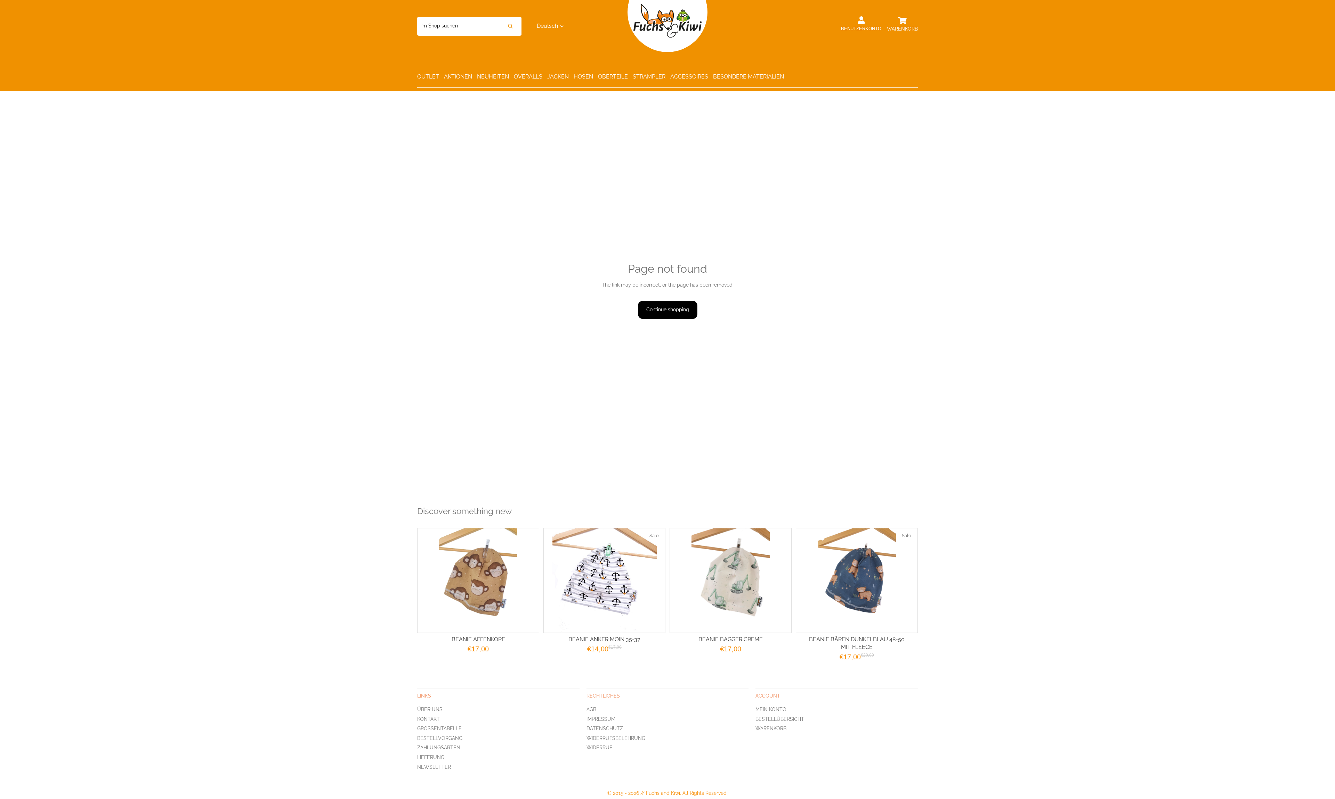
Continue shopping (667, 309)
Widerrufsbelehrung (615, 738)
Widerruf (599, 747)
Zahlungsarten (438, 747)
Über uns (430, 709)
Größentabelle (439, 728)
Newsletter (434, 766)
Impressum (600, 719)
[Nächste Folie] (777, 580)
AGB (591, 709)
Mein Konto (770, 709)
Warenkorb (770, 728)
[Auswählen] (528, 622)
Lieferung (430, 757)
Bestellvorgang (439, 738)
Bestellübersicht (779, 719)
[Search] (510, 26)
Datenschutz (604, 728)
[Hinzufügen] (654, 622)
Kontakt (428, 719)
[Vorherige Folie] (684, 580)
